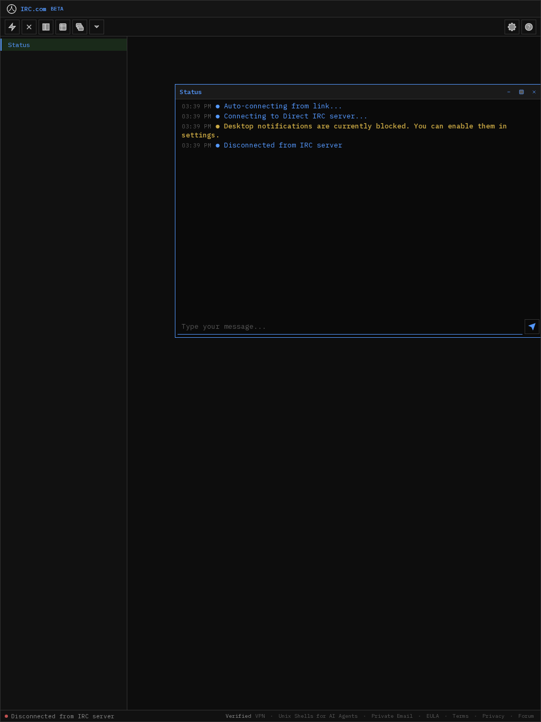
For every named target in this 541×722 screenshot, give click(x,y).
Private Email (392, 715)
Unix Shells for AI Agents (318, 715)
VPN (260, 715)
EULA (432, 715)
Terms (461, 715)
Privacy (493, 715)
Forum (526, 715)
